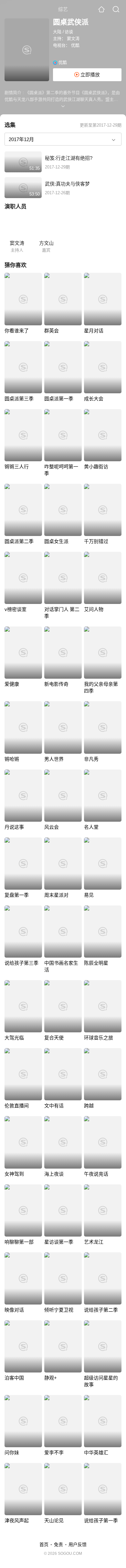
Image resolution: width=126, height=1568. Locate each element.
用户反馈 (77, 1544)
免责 (58, 1544)
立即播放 (89, 74)
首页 (43, 1544)
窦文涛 (73, 38)
